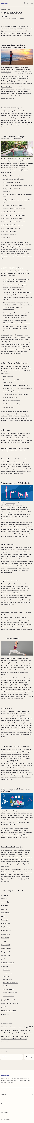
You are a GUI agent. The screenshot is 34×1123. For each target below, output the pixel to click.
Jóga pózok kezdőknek (8, 1000)
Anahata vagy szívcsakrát (16, 349)
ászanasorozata (6, 72)
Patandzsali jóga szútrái (8, 1011)
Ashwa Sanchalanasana (10, 992)
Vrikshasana (7, 986)
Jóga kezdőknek (6, 948)
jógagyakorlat (15, 81)
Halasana (5, 1057)
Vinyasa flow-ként (6, 87)
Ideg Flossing (5, 927)
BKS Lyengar (5, 1014)
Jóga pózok (4, 966)
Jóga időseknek (6, 959)
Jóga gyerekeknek (6, 952)
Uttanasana (6, 970)
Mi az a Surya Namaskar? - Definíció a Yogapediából (17, 1027)
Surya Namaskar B (8, 996)
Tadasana (6, 976)
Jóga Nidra (4, 1007)
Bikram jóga (5, 905)
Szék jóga (4, 909)
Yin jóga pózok (5, 945)
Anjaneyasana (7, 973)
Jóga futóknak (5, 955)
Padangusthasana (8, 979)
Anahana (4, 3)
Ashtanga (4, 69)
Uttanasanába (10, 503)
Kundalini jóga (5, 923)
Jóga (9, 9)
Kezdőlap (3, 9)
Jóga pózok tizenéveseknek (9, 1003)
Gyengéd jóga (5, 913)
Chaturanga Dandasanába (9, 620)
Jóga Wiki (4, 898)
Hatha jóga (4, 920)
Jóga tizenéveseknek (7, 963)
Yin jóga (3, 941)
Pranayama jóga (6, 930)
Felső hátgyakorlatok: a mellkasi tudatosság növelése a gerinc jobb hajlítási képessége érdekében (14, 1038)
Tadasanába (23, 837)
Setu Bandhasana (8, 989)
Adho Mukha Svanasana (10, 983)
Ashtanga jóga (5, 902)
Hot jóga (3, 916)
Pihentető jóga (5, 934)
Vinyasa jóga (5, 938)
